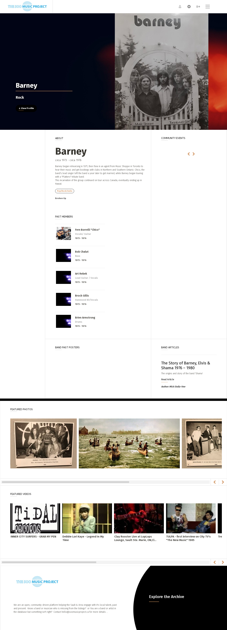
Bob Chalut (82, 251)
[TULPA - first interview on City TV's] (191, 518)
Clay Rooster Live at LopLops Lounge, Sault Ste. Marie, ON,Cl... (135, 538)
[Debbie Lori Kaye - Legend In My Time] (87, 518)
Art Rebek (81, 273)
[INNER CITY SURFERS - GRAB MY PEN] (35, 518)
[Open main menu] (206, 7)
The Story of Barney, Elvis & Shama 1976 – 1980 (185, 365)
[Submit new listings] (187, 6)
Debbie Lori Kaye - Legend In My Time (83, 538)
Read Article (167, 379)
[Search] (196, 6)
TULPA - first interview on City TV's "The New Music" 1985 (188, 538)
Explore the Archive (166, 596)
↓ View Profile (26, 108)
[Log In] (178, 6)
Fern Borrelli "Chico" (87, 229)
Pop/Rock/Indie (64, 191)
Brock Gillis (82, 295)
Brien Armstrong (85, 317)
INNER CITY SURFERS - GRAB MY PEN (33, 536)
